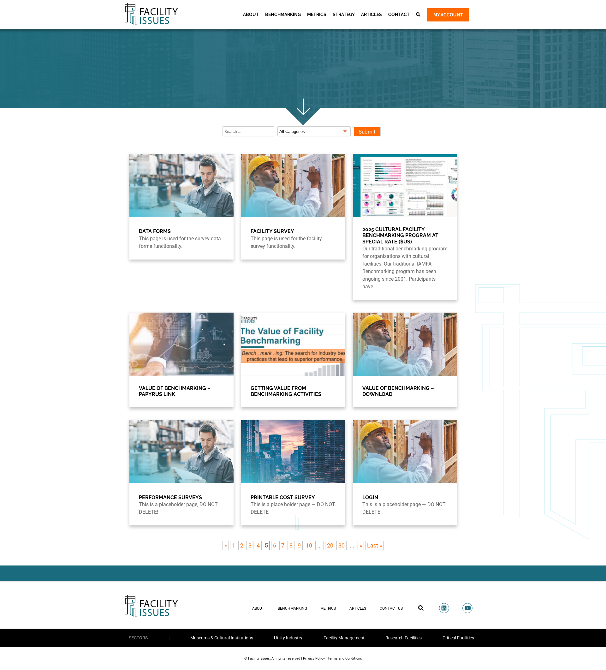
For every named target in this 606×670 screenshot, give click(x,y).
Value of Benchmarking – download (398, 391)
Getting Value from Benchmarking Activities (286, 391)
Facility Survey (272, 231)
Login (370, 497)
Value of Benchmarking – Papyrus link (175, 391)
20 (330, 545)
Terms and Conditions (345, 658)
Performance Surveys (170, 497)
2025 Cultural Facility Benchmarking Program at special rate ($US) (400, 235)
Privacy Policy (314, 658)
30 (341, 545)
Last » (374, 545)
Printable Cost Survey (283, 497)
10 (309, 545)
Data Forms (155, 231)
